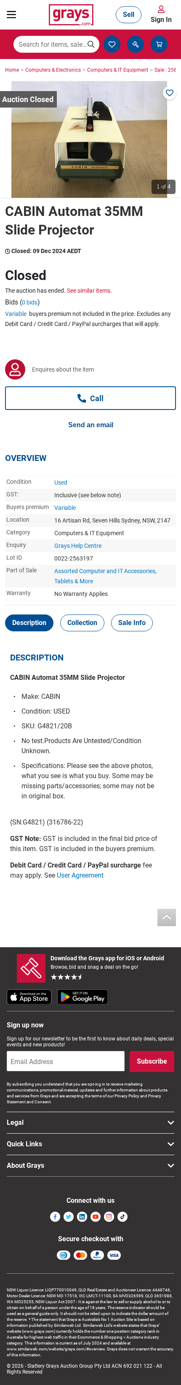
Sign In (161, 20)
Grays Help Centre (77, 545)
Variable (16, 313)
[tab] (29, 622)
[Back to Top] (166, 917)
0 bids (29, 302)
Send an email (90, 424)
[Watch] (169, 93)
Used (60, 482)
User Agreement (80, 875)
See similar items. (89, 290)
